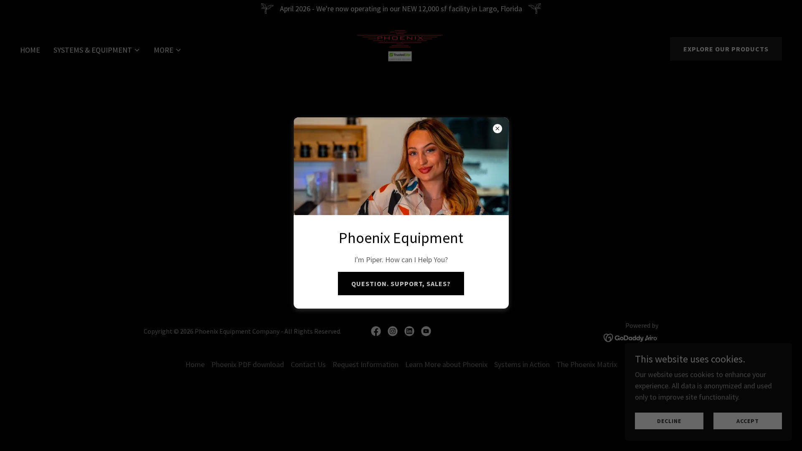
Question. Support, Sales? (401, 283)
